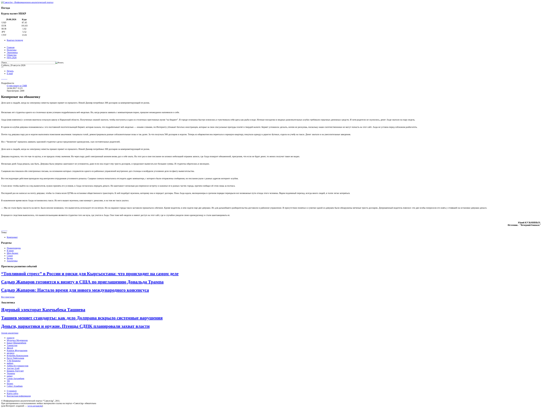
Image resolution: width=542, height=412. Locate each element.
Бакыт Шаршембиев (16, 343)
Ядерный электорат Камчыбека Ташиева (43, 309)
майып (10, 363)
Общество (12, 55)
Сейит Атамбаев (15, 386)
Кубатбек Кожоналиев (17, 355)
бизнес (10, 383)
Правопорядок (14, 248)
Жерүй (10, 348)
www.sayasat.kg (35, 406)
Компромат (12, 237)
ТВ (8, 381)
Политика (11, 50)
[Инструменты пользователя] (2, 67)
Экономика (12, 52)
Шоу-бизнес (12, 253)
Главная (10, 47)
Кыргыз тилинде (15, 40)
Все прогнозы (8, 297)
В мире (10, 250)
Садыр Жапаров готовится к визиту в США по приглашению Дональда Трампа (82, 281)
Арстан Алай (13, 368)
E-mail (10, 73)
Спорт (10, 256)
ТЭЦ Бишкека (13, 360)
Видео (10, 258)
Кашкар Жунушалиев (17, 350)
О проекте (12, 391)
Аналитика (12, 261)
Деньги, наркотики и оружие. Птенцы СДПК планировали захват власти (75, 326)
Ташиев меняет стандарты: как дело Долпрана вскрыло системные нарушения (82, 317)
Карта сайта (12, 393)
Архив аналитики (9, 333)
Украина (11, 373)
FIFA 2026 (12, 57)
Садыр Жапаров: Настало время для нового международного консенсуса (75, 290)
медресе (10, 353)
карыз (9, 376)
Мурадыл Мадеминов (17, 340)
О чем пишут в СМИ (17, 85)
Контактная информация (19, 396)
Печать (10, 71)
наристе (10, 338)
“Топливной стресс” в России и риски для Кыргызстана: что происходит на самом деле (90, 273)
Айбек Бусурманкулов (17, 366)
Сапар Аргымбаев (15, 378)
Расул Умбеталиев (15, 358)
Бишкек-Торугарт (15, 371)
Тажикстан (12, 345)
